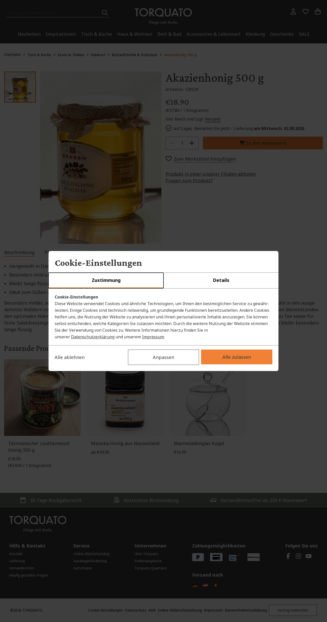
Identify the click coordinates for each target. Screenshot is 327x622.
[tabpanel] (163, 317)
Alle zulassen (237, 357)
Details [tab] (221, 280)
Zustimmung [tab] (106, 280)
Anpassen (163, 357)
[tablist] (163, 281)
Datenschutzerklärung (92, 337)
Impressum (153, 337)
